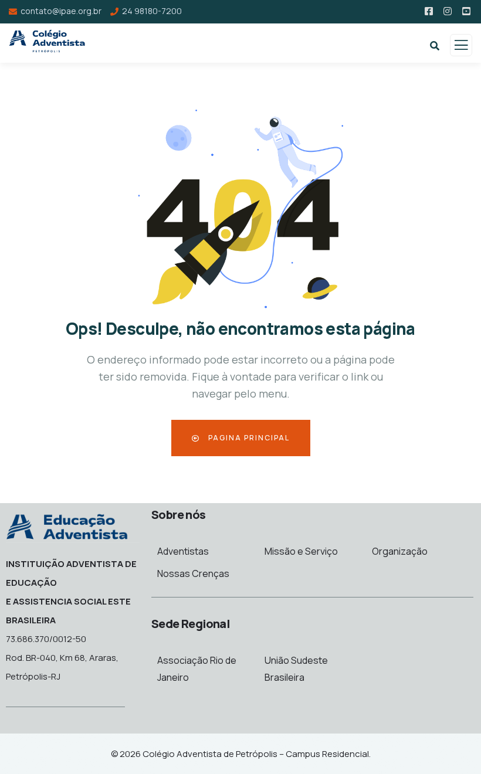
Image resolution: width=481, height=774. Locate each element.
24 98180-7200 (152, 10)
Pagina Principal (248, 438)
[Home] (67, 525)
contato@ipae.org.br (61, 10)
